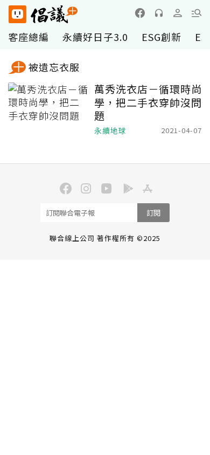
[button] (196, 13)
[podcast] (158, 13)
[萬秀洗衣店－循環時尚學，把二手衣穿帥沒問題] (48, 109)
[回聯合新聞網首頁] (17, 14)
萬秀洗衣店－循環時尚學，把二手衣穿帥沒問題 (148, 102)
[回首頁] (43, 14)
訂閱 (153, 213)
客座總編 (28, 37)
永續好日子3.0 (95, 37)
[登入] (177, 13)
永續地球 (110, 131)
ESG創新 (161, 37)
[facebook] (140, 13)
